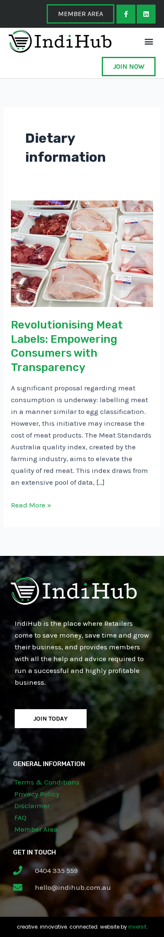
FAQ (20, 817)
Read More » (31, 504)
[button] (149, 41)
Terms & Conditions (46, 782)
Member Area (36, 829)
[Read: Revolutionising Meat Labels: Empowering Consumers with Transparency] (82, 253)
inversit (137, 926)
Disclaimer (32, 805)
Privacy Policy (36, 794)
